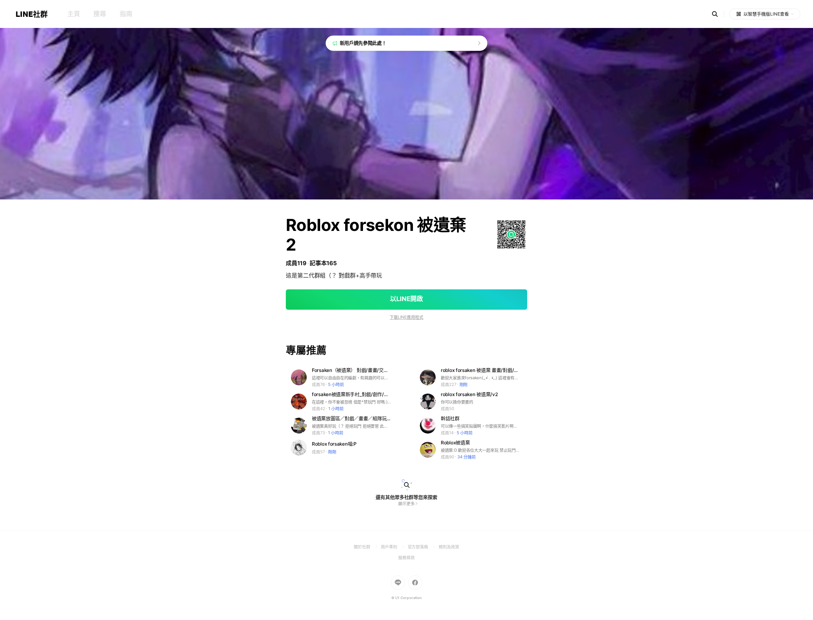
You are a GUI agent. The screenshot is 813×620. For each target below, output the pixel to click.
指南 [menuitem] (126, 14)
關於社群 (367, 546)
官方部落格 (423, 546)
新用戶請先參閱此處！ (363, 43)
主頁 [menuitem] (73, 14)
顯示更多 (406, 503)
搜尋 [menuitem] (99, 14)
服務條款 (406, 557)
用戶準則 (394, 546)
